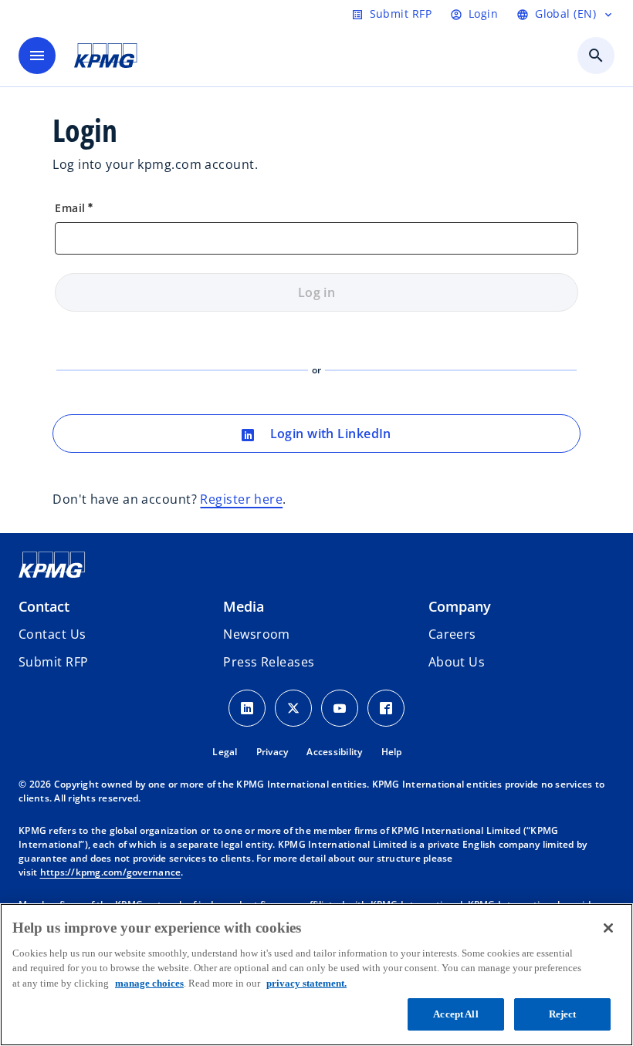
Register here (241, 499)
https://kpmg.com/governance (110, 872)
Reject (563, 1014)
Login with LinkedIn (328, 433)
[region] (316, 974)
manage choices (149, 983)
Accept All (455, 1014)
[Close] (608, 928)
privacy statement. (306, 983)
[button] (53, 662)
